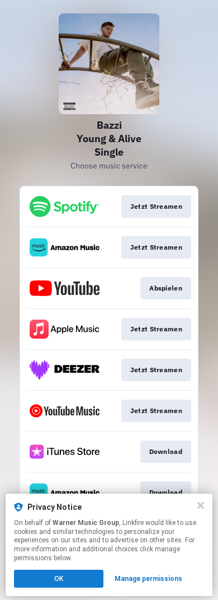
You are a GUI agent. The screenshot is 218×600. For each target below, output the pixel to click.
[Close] (201, 505)
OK (58, 579)
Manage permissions (148, 579)
